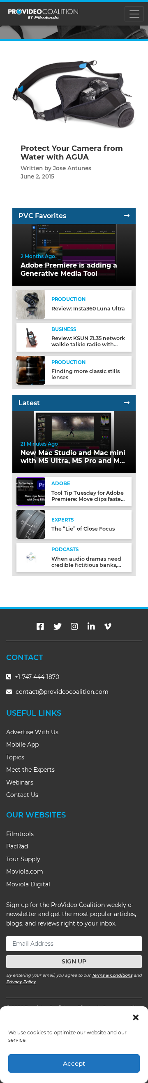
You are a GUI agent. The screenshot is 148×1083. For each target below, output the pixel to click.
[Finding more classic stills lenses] (30, 369)
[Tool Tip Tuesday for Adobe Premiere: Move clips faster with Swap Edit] (30, 491)
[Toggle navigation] (134, 13)
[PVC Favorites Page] (127, 216)
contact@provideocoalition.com (62, 691)
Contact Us (22, 795)
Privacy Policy (21, 981)
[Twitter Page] (57, 627)
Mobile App (22, 744)
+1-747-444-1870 (36, 677)
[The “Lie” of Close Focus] (30, 524)
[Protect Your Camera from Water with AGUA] (74, 94)
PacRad (17, 846)
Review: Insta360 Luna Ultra (88, 308)
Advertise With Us (32, 732)
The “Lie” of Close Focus (83, 529)
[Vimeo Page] (107, 627)
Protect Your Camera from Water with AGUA (72, 153)
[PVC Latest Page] (127, 403)
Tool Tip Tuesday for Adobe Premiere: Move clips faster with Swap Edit (87, 499)
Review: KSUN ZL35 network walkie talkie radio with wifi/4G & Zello (88, 344)
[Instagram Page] (74, 627)
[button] (136, 1017)
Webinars (19, 782)
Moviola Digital (28, 884)
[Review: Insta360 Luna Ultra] (30, 303)
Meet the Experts (30, 769)
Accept (74, 1063)
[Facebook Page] (40, 627)
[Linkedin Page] (91, 627)
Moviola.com (24, 871)
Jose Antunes (72, 168)
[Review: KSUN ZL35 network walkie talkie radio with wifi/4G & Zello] (30, 336)
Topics (15, 757)
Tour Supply (23, 859)
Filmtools (20, 834)
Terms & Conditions (112, 975)
